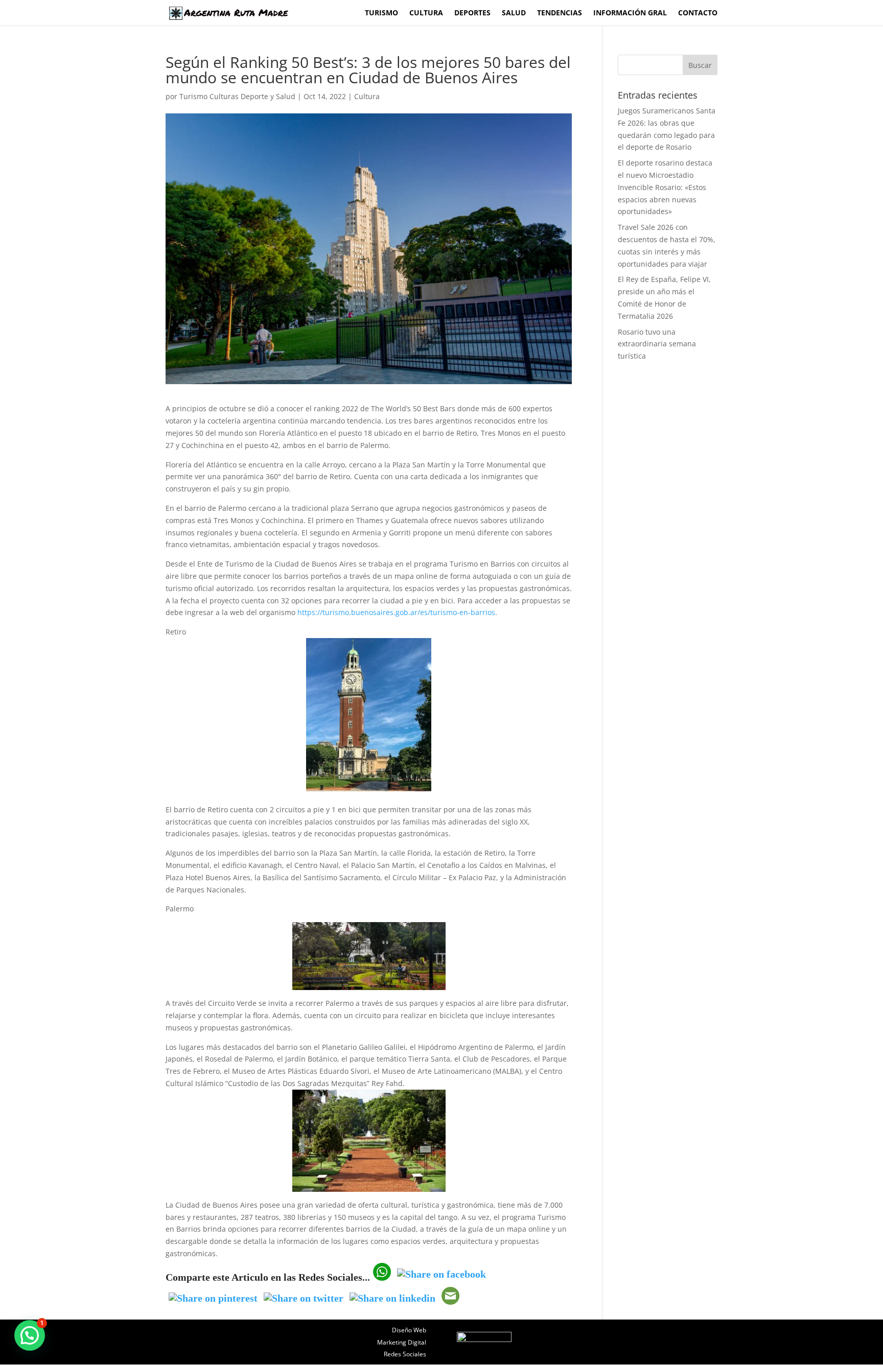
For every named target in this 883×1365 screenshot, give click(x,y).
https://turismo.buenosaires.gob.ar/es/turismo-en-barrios (396, 612)
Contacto (697, 13)
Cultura (426, 13)
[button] (29, 1335)
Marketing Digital (401, 1342)
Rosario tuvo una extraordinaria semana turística (657, 344)
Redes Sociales (405, 1354)
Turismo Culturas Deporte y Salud (237, 96)
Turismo (381, 13)
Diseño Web (409, 1330)
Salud (514, 13)
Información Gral (630, 13)
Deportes (472, 13)
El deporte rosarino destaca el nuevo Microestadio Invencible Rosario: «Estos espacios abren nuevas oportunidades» (665, 187)
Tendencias (559, 13)
